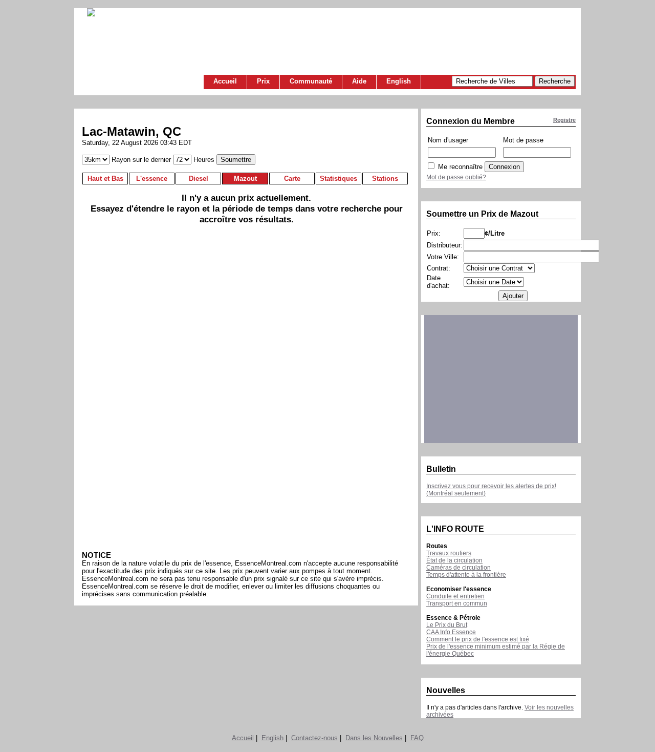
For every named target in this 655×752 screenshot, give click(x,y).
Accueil (225, 81)
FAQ (417, 738)
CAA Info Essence (451, 632)
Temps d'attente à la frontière (466, 574)
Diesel (198, 178)
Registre (564, 120)
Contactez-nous (314, 738)
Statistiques (338, 178)
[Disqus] (246, 391)
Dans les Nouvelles (374, 738)
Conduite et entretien (455, 596)
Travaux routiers (448, 553)
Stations (385, 178)
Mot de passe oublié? (456, 177)
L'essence (151, 178)
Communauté (311, 81)
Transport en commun (456, 603)
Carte (292, 178)
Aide (359, 81)
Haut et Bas (105, 178)
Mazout (245, 178)
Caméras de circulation (458, 567)
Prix (263, 81)
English (398, 81)
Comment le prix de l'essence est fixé (477, 639)
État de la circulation (454, 560)
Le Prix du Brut (446, 625)
